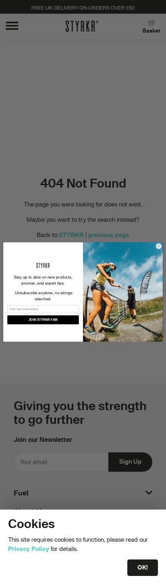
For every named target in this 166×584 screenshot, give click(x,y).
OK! (142, 567)
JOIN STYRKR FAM (43, 320)
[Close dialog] (159, 246)
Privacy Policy (28, 548)
